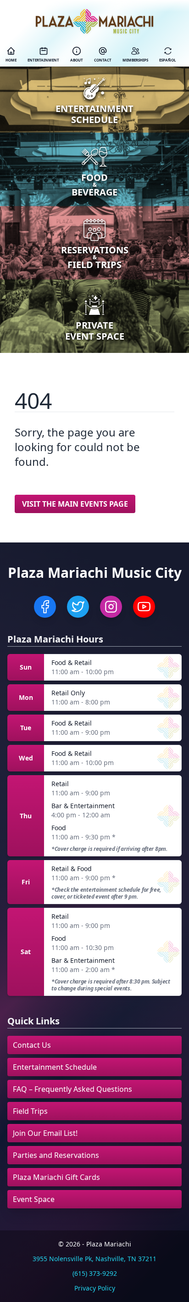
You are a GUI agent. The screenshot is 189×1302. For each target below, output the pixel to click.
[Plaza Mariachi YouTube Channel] (144, 607)
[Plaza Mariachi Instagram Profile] (111, 607)
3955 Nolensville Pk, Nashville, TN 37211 (94, 1258)
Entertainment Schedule (55, 1067)
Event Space (34, 1199)
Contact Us (32, 1045)
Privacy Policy (94, 1288)
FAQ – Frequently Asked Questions (72, 1089)
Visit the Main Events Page (75, 504)
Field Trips (30, 1111)
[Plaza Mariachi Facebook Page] (45, 607)
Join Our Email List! (45, 1133)
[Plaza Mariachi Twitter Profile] (78, 607)
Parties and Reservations (56, 1155)
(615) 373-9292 (94, 1273)
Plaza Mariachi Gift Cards (56, 1177)
